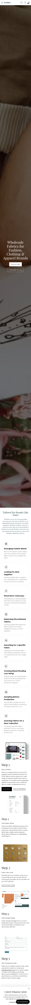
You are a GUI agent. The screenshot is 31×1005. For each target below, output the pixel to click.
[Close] (29, 988)
